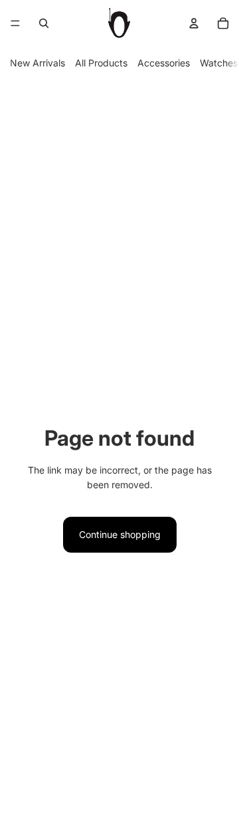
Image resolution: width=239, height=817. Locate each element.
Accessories (163, 62)
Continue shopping (120, 534)
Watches (219, 62)
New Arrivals (37, 62)
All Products (101, 62)
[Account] (193, 23)
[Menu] (15, 23)
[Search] (43, 23)
